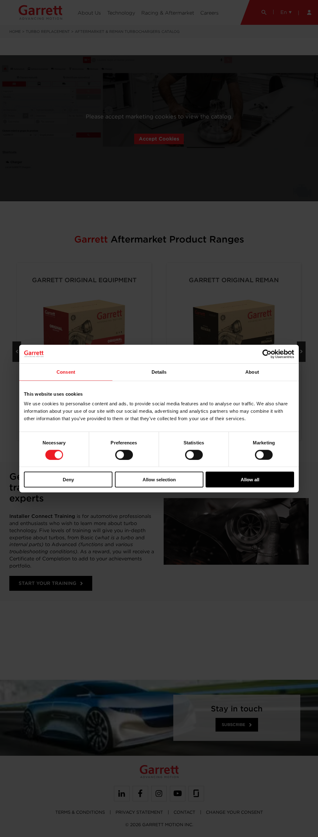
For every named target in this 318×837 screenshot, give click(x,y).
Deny (68, 479)
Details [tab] (159, 371)
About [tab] (252, 371)
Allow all (250, 479)
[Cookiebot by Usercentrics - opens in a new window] (267, 353)
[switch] (124, 455)
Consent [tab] (66, 371)
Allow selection (159, 479)
